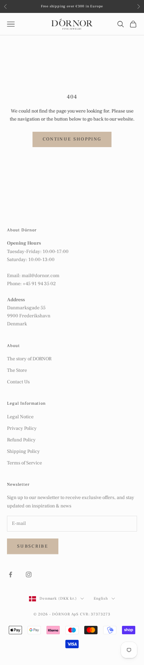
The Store (17, 370)
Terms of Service (24, 463)
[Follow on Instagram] (28, 574)
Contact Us (18, 382)
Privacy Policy (22, 428)
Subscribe (32, 546)
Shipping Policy (23, 451)
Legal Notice (20, 417)
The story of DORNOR (29, 359)
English (101, 598)
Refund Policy (21, 440)
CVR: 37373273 (95, 614)
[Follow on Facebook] (10, 574)
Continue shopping (72, 139)
